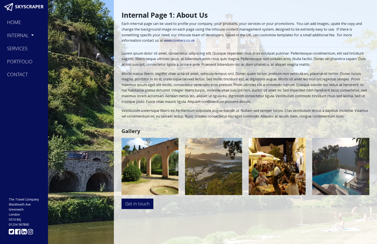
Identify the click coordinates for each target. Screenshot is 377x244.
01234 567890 (19, 224)
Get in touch (137, 204)
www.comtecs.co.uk (179, 40)
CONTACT (17, 74)
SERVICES (17, 48)
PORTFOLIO (20, 61)
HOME (14, 22)
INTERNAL (18, 35)
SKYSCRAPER (29, 6)
